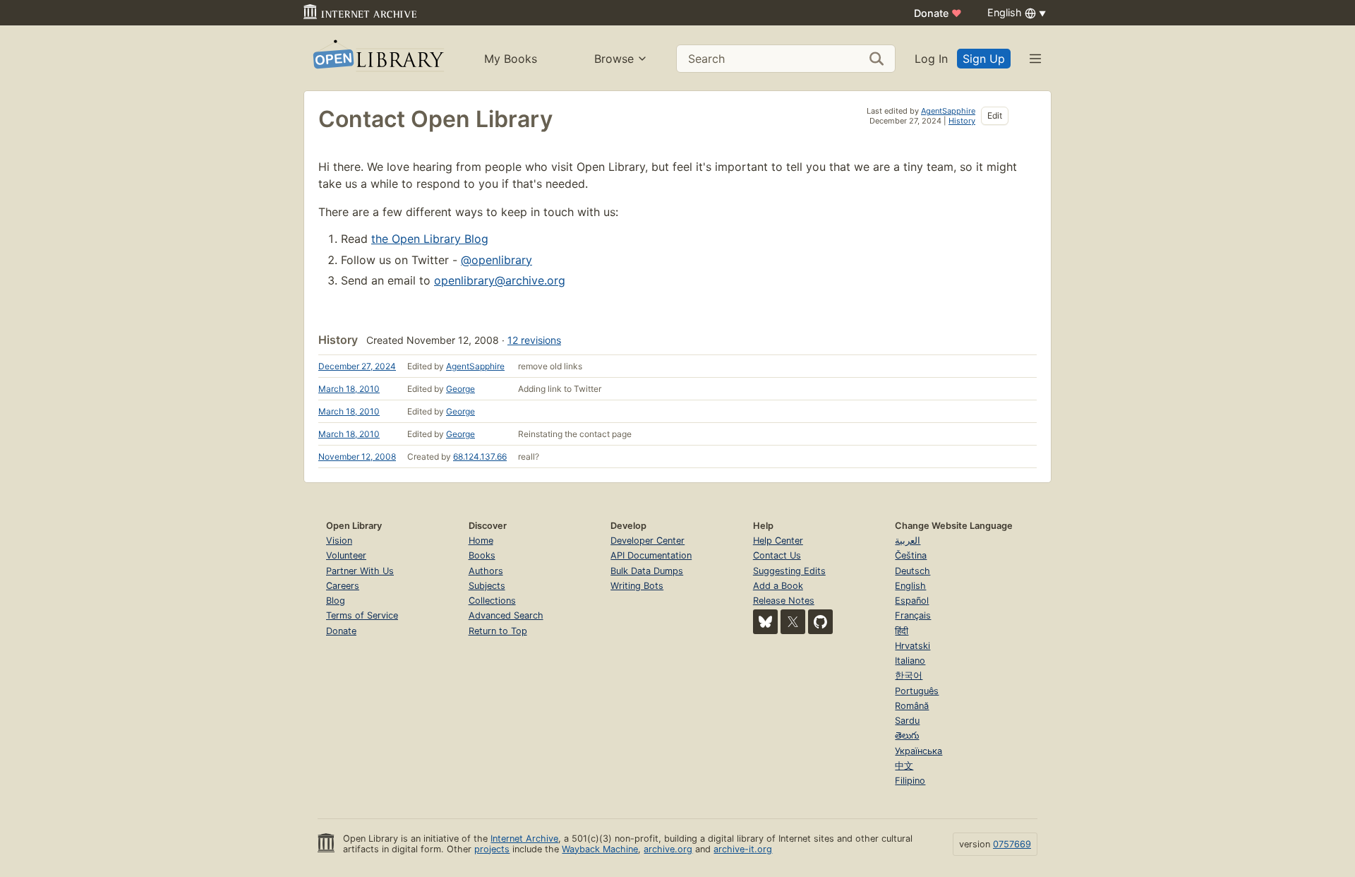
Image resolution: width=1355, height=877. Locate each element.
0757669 (1012, 844)
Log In (931, 59)
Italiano (910, 660)
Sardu (907, 720)
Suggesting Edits (789, 571)
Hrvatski (912, 645)
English (910, 585)
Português (917, 691)
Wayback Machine (600, 849)
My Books (510, 59)
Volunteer (346, 555)
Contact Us (777, 555)
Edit (994, 115)
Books (482, 555)
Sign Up (984, 59)
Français (913, 615)
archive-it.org (742, 849)
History (961, 121)
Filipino (910, 780)
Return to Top (498, 631)
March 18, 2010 (349, 388)
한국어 (908, 675)
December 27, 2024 (357, 366)
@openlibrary (496, 260)
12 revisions (534, 340)
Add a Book (778, 585)
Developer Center (647, 540)
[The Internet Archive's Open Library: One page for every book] (377, 58)
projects (492, 849)
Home (481, 540)
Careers (342, 585)
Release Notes (783, 600)
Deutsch (912, 571)
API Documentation (651, 555)
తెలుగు (907, 735)
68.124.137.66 (480, 456)
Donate (938, 13)
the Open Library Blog (429, 239)
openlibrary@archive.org (499, 280)
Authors (486, 571)
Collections (492, 600)
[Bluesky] (765, 621)
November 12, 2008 (357, 456)
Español (912, 600)
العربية (907, 540)
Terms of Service (362, 615)
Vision (339, 540)
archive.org (668, 849)
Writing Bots (636, 585)
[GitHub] (820, 621)
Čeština (911, 555)
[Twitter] (793, 621)
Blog (335, 600)
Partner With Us (360, 571)
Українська (918, 751)
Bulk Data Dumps (646, 571)
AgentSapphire (948, 111)
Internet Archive (524, 838)
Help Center (778, 540)
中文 (904, 765)
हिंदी (901, 631)
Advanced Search (506, 615)
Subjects (487, 585)
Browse (614, 59)
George (460, 388)
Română (912, 705)
